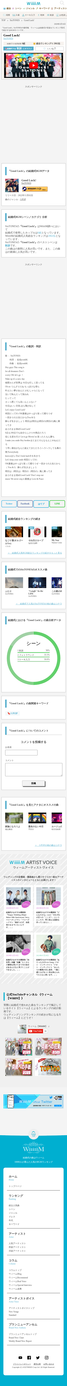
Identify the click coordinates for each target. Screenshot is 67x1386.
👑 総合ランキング (46, 43)
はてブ (41, 504)
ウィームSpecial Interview (20, 1285)
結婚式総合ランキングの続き (24, 519)
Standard (12, 1315)
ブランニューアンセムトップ (23, 1334)
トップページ (15, 1186)
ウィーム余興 (15, 1289)
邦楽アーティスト (17, 1247)
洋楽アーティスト (17, 1251)
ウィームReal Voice (17, 1281)
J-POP (23, 199)
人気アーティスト (17, 1243)
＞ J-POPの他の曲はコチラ (48, 845)
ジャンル (13, 1213)
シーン (12, 1209)
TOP (3, 20)
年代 (11, 1220)
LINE (57, 503)
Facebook (25, 503)
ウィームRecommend (18, 1277)
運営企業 (37, 1364)
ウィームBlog (15, 1274)
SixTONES (15, 20)
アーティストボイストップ (21, 1308)
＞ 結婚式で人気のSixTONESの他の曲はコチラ (39, 603)
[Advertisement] (33, 123)
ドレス (12, 1216)
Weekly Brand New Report (20, 1341)
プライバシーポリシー (22, 1364)
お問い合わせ (48, 1364)
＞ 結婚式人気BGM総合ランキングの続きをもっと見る (35, 553)
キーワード (14, 1224)
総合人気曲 (14, 1205)
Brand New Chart (16, 1337)
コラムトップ (15, 1270)
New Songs (14, 1311)
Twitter (9, 503)
